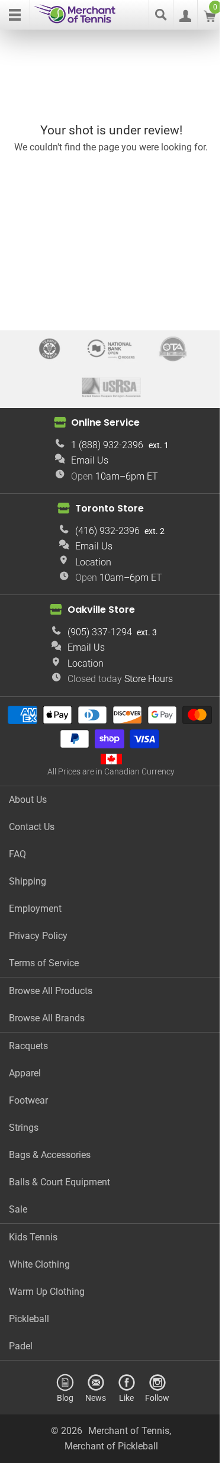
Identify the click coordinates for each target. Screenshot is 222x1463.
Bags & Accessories (50, 1154)
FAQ (17, 854)
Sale (18, 1209)
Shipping (27, 881)
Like (126, 1397)
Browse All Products (50, 990)
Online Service (105, 422)
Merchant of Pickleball (111, 1446)
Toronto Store (109, 508)
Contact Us (31, 826)
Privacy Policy (38, 935)
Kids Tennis (33, 1237)
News (95, 1397)
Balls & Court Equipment (59, 1182)
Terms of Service (44, 963)
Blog (65, 1397)
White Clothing (39, 1264)
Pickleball (29, 1318)
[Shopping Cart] (209, 18)
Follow (157, 1397)
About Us (28, 799)
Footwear (28, 1100)
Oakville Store (101, 609)
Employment (35, 908)
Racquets (28, 1046)
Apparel (25, 1073)
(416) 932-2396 (107, 530)
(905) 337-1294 (99, 632)
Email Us (89, 460)
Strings (23, 1127)
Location (93, 562)
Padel (21, 1346)
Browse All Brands (47, 1018)
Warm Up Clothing (47, 1291)
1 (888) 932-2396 (107, 445)
